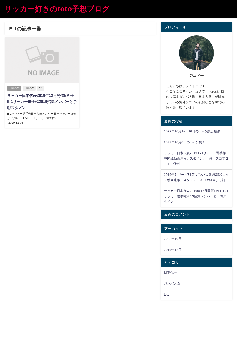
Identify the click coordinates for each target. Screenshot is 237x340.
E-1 (41, 88)
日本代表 (14, 88)
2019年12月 (172, 249)
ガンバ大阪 (172, 283)
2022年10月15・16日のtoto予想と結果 (192, 131)
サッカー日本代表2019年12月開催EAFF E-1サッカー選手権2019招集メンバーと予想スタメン (42, 101)
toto (166, 294)
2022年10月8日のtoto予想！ (184, 142)
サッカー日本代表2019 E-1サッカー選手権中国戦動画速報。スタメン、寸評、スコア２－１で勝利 (196, 158)
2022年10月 (172, 238)
